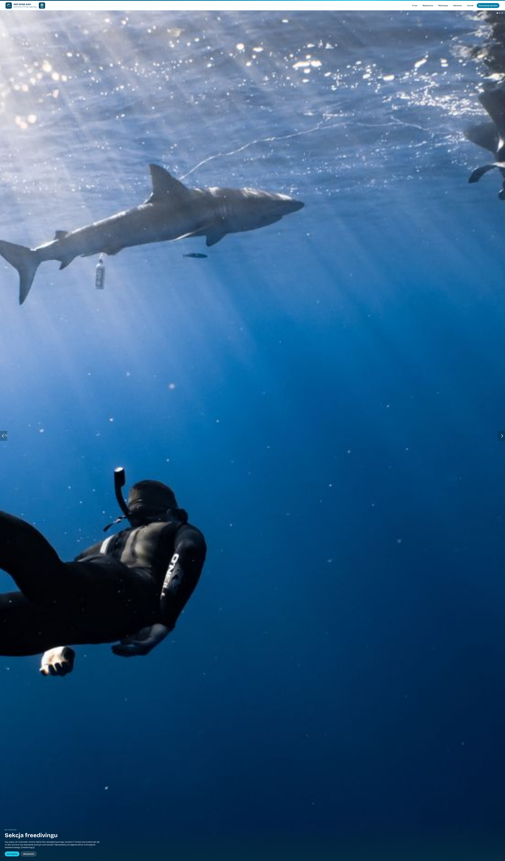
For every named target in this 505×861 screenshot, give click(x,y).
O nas (414, 5)
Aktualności (28, 854)
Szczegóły (12, 854)
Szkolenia (457, 5)
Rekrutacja (443, 5)
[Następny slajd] (501, 436)
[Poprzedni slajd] (3, 436)
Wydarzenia (428, 5)
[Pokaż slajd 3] (502, 13)
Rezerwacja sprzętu (488, 5)
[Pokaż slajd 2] (500, 13)
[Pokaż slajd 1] (497, 13)
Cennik (470, 5)
